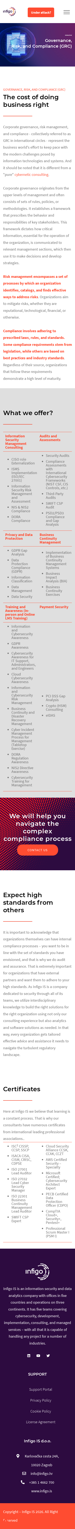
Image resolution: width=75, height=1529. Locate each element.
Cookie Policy (40, 1411)
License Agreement (40, 1421)
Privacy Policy (40, 1400)
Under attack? (41, 12)
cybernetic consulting (31, 174)
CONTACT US (38, 850)
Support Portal (40, 1389)
